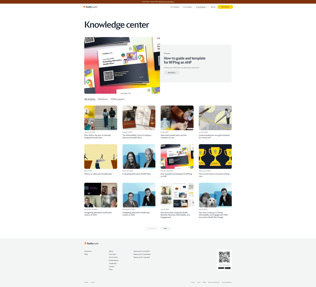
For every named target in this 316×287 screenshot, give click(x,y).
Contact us (88, 251)
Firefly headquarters (227, 282)
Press (111, 269)
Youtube (93, 282)
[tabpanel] (158, 167)
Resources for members (142, 257)
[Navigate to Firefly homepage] (90, 7)
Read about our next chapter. (166, 1)
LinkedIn (86, 282)
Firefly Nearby (113, 260)
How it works (113, 257)
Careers (111, 266)
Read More (171, 73)
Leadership (112, 263)
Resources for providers (142, 251)
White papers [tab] (118, 99)
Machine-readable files (213, 282)
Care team (112, 254)
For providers (187, 7)
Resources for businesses (142, 254)
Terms (198, 282)
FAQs (86, 254)
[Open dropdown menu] (206, 6)
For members (175, 7)
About (111, 251)
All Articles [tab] (89, 99)
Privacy (193, 282)
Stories (213, 7)
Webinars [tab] (103, 99)
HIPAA (204, 282)
